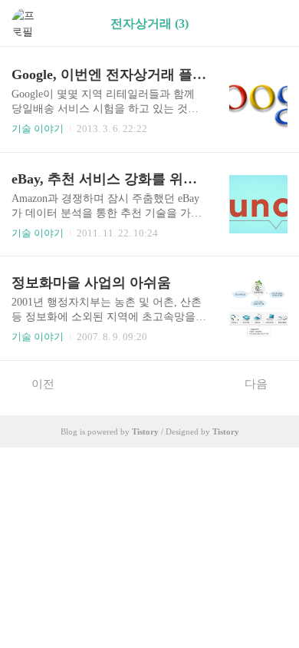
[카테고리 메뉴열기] (272, 23)
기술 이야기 (38, 128)
